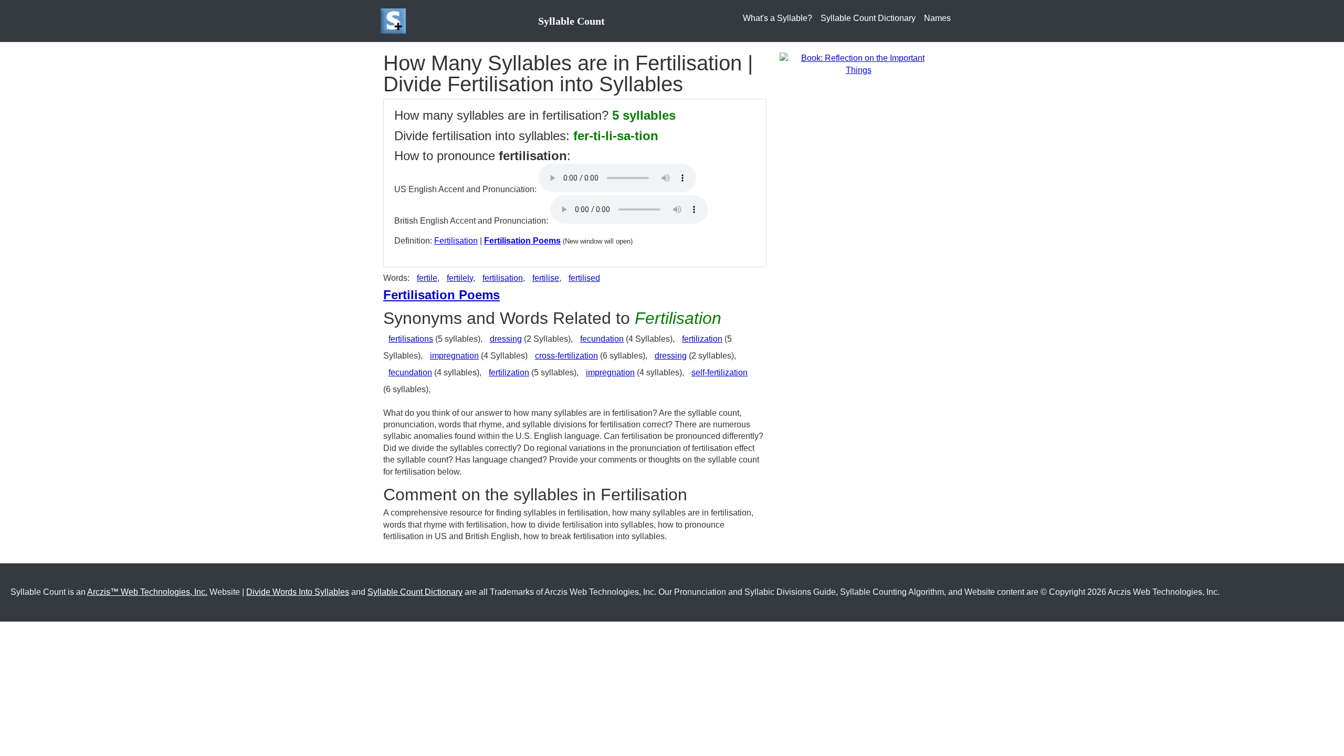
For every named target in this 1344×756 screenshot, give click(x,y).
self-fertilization (719, 372)
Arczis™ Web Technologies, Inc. (147, 591)
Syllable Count (571, 21)
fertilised (584, 278)
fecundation (602, 338)
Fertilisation (456, 240)
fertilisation (502, 278)
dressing (506, 338)
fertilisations (410, 338)
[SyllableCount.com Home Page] (395, 21)
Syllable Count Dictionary (868, 18)
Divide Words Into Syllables (297, 591)
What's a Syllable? (777, 18)
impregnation (454, 355)
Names (937, 18)
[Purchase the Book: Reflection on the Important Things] (858, 63)
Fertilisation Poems (522, 240)
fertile (427, 278)
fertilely (460, 278)
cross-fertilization (566, 355)
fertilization (702, 338)
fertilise (545, 278)
